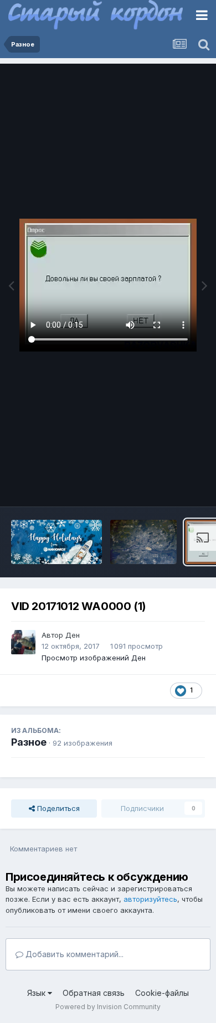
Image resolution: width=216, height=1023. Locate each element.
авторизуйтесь (150, 899)
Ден (72, 635)
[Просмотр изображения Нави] (56, 542)
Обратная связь (94, 993)
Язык (37, 993)
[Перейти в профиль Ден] (23, 642)
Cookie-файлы (162, 993)
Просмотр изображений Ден (94, 657)
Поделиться (57, 808)
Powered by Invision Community (108, 1007)
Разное (29, 742)
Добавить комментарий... (73, 954)
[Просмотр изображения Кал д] (143, 542)
